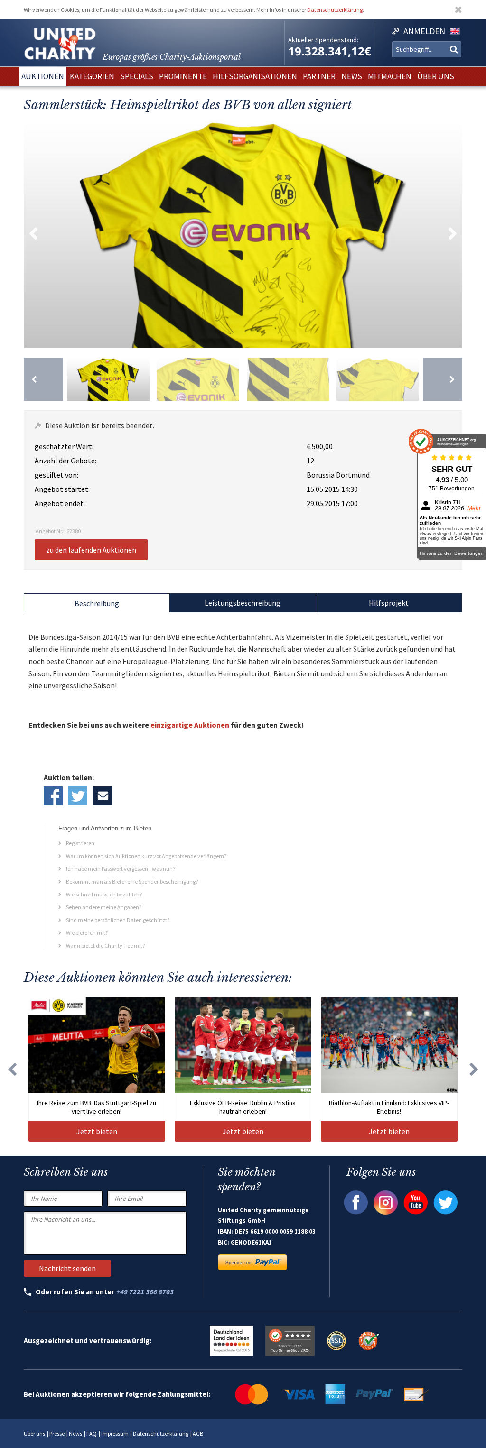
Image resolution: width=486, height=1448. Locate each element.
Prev (33, 233)
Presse (57, 1433)
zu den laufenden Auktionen (91, 549)
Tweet (77, 795)
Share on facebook (53, 795)
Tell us (102, 795)
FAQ (91, 1433)
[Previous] (43, 379)
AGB (198, 1433)
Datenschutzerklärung (335, 9)
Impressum (115, 1433)
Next (453, 233)
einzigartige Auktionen (189, 724)
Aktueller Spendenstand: (323, 40)
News (75, 1433)
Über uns (34, 1433)
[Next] (442, 379)
